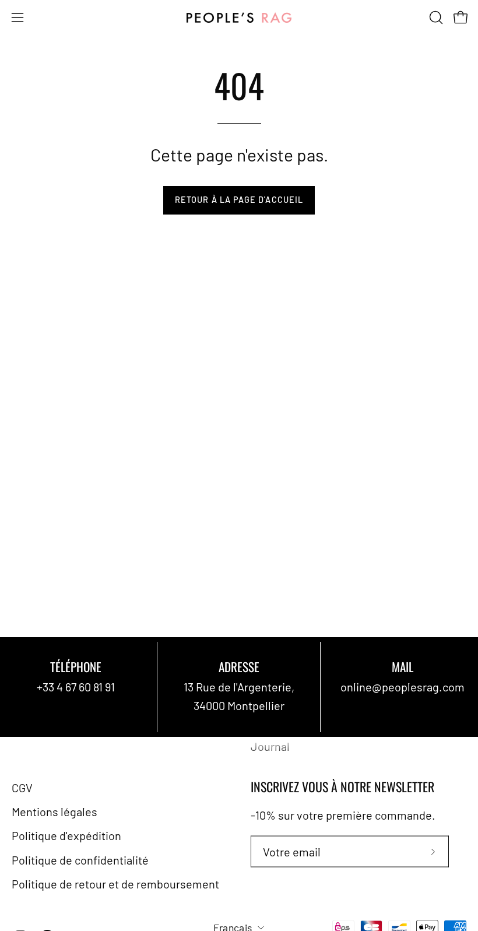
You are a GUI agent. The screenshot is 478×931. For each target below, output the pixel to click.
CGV (22, 787)
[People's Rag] (239, 17)
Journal (270, 746)
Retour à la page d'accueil (239, 200)
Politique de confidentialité (80, 859)
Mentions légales (54, 811)
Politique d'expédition (66, 835)
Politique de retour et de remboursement (115, 883)
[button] (435, 17)
